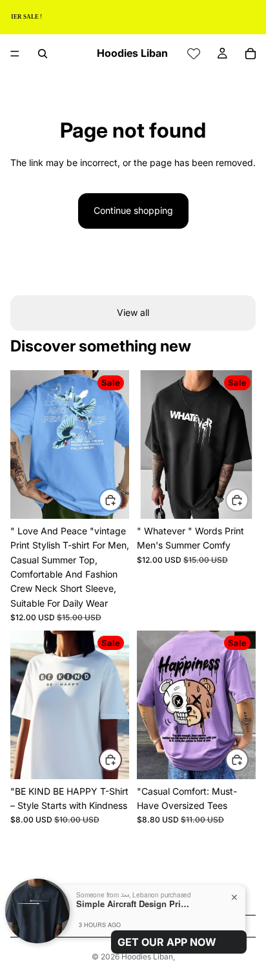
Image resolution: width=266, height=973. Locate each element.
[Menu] (15, 53)
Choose (121, 499)
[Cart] (250, 53)
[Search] (42, 53)
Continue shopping (133, 210)
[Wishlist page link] (193, 53)
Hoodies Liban (147, 956)
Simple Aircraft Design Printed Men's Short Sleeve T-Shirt (134, 904)
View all (133, 312)
